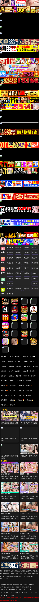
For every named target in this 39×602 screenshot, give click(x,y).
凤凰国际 (18, 366)
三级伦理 (10, 252)
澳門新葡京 (20, 381)
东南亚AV (35, 258)
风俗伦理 (35, 289)
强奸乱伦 (18, 247)
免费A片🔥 (21, 400)
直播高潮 (35, 366)
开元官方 (12, 390)
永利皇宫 (28, 381)
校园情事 (18, 289)
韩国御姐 (18, 258)
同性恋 (35, 283)
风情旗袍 (10, 273)
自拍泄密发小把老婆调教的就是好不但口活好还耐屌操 (9, 518)
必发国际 (33, 376)
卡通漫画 (10, 278)
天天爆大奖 (21, 390)
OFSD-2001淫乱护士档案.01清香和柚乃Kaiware (29, 558)
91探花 (18, 263)
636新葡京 (13, 385)
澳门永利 (32, 356)
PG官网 (10, 356)
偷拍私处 (11, 376)
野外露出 (35, 263)
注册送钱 (10, 361)
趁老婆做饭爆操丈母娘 (9, 423)
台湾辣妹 (10, 258)
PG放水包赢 (27, 366)
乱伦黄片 (3, 376)
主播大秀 (25, 371)
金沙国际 (29, 390)
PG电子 (3, 361)
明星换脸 (18, 273)
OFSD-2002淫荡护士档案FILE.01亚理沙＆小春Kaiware (29, 498)
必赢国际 (11, 366)
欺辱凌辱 (10, 263)
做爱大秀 (21, 395)
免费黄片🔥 (4, 405)
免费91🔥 (13, 400)
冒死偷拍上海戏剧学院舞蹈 (29, 439)
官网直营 (25, 356)
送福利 (26, 361)
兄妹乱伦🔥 (30, 400)
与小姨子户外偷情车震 (29, 423)
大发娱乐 (12, 381)
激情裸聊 (21, 385)
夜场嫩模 (26, 376)
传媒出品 (10, 283)
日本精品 (18, 252)
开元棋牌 (17, 356)
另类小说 (10, 294)
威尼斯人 (3, 356)
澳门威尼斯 (4, 400)
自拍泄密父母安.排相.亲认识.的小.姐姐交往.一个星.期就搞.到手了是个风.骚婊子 (29, 539)
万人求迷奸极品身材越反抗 (9, 457)
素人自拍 (35, 252)
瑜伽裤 (26, 273)
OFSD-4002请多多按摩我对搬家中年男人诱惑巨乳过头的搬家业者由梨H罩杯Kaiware (29, 479)
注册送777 (18, 361)
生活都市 (10, 289)
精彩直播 (3, 371)
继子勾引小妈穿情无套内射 (9, 439)
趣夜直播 (18, 376)
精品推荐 (10, 247)
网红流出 (26, 263)
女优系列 (18, 268)
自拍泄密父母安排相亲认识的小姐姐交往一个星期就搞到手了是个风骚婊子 (29, 519)
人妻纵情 (26, 289)
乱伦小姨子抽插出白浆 (29, 456)
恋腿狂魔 (35, 268)
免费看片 (13, 395)
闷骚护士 (35, 273)
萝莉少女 (35, 247)
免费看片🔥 (4, 385)
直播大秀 (28, 395)
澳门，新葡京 (5, 395)
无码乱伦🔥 (4, 390)
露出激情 (18, 278)
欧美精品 (26, 247)
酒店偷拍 (17, 371)
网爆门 (35, 278)
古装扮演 (10, 268)
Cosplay (26, 252)
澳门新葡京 (4, 381)
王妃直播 (32, 371)
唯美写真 (26, 278)
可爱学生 (26, 268)
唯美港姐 (26, 258)
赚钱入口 (12, 405)
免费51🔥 (29, 385)
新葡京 (32, 361)
